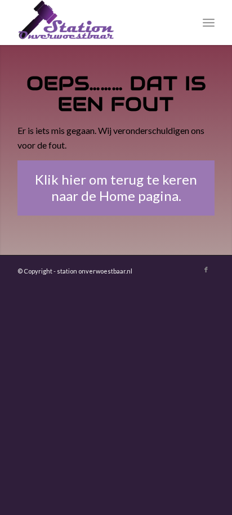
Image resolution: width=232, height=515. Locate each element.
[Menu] (209, 22)
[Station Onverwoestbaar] (96, 22)
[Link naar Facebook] (206, 269)
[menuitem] (209, 22)
